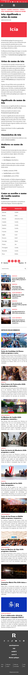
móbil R (14, 651)
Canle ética (24, 665)
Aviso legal (2, 665)
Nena (22, 9)
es (25, 2)
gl (23, 2)
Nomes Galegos (13, 9)
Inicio (3, 9)
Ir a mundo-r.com (5, 0)
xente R (14, 654)
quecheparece (14, 645)
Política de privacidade (16, 665)
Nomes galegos (14, 657)
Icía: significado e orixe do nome (13, 11)
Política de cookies (8, 665)
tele (14, 648)
